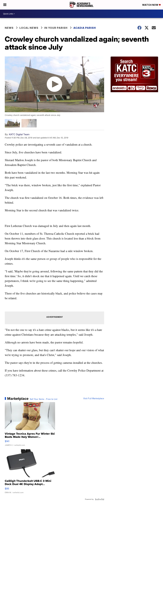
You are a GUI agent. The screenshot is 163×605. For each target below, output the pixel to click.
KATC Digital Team (19, 134)
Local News (28, 27)
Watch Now (150, 4)
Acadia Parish (84, 27)
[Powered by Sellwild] (99, 499)
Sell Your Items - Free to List (43, 399)
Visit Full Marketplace (93, 398)
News (9, 27)
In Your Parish (55, 27)
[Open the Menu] (4, 5)
